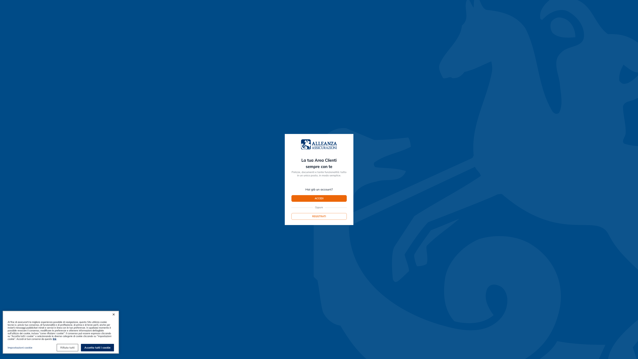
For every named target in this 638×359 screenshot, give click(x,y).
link (54, 339)
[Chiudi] (113, 314)
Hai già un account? (319, 189)
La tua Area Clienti (319, 160)
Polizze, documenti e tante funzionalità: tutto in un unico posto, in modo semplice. (319, 173)
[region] (61, 332)
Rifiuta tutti (67, 347)
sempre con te (319, 166)
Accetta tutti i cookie (97, 347)
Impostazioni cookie (20, 347)
